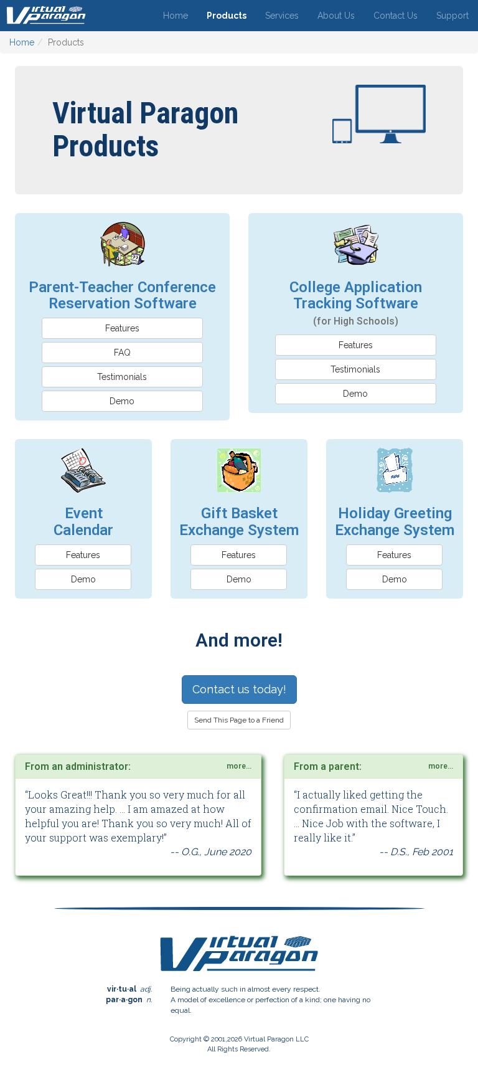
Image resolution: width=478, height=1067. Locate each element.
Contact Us (395, 16)
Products (226, 16)
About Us (336, 16)
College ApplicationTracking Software (355, 303)
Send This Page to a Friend (239, 720)
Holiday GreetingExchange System (394, 521)
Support (452, 16)
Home (175, 16)
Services (282, 16)
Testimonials (122, 377)
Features (122, 328)
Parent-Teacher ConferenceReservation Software (122, 295)
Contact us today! (239, 689)
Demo (122, 401)
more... (239, 766)
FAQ (122, 353)
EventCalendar (83, 521)
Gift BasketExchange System (239, 521)
